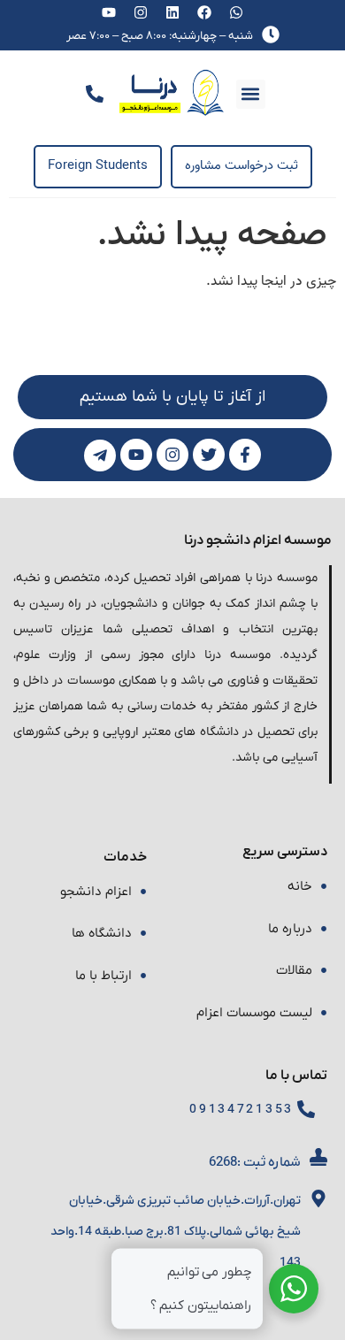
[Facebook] (204, 13)
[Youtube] (109, 13)
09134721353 (241, 1109)
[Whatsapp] (236, 13)
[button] (250, 94)
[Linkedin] (173, 13)
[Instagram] (141, 13)
